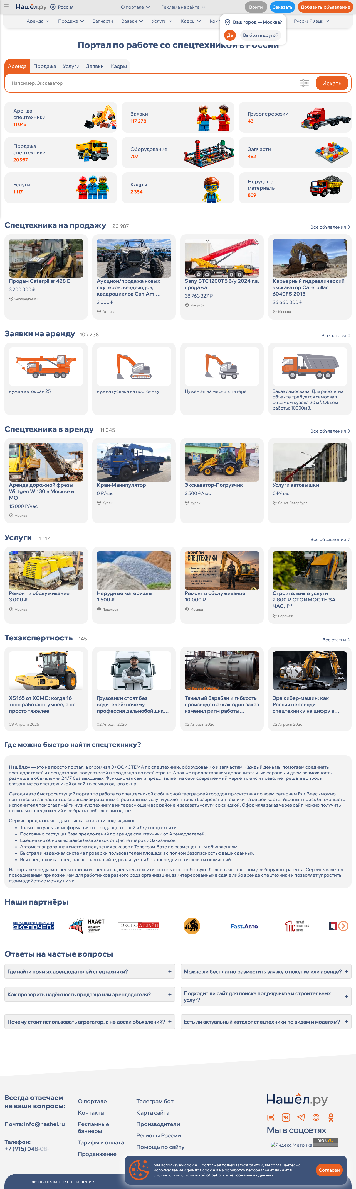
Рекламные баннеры (93, 1127)
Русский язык (308, 21)
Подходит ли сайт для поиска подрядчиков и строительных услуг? (266, 996)
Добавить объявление (325, 7)
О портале (92, 1101)
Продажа (68, 21)
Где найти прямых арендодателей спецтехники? (90, 971)
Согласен (329, 1170)
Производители (158, 1123)
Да (230, 35)
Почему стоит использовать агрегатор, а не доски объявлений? (90, 1021)
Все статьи (334, 639)
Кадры (188, 21)
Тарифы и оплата (101, 1142)
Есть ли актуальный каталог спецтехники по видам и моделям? (266, 1021)
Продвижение (97, 1153)
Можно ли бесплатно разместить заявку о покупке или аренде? (266, 971)
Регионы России (158, 1135)
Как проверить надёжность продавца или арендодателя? (90, 994)
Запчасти (103, 21)
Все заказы (334, 335)
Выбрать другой (260, 35)
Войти (256, 7)
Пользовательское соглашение (59, 1181)
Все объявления (328, 227)
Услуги (159, 21)
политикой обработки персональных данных (228, 1175)
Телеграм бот (155, 1101)
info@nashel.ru (44, 1123)
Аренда (35, 21)
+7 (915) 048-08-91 (30, 1148)
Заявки (129, 21)
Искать (332, 83)
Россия (66, 7)
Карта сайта (152, 1112)
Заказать (282, 7)
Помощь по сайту (160, 1146)
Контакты (91, 1112)
